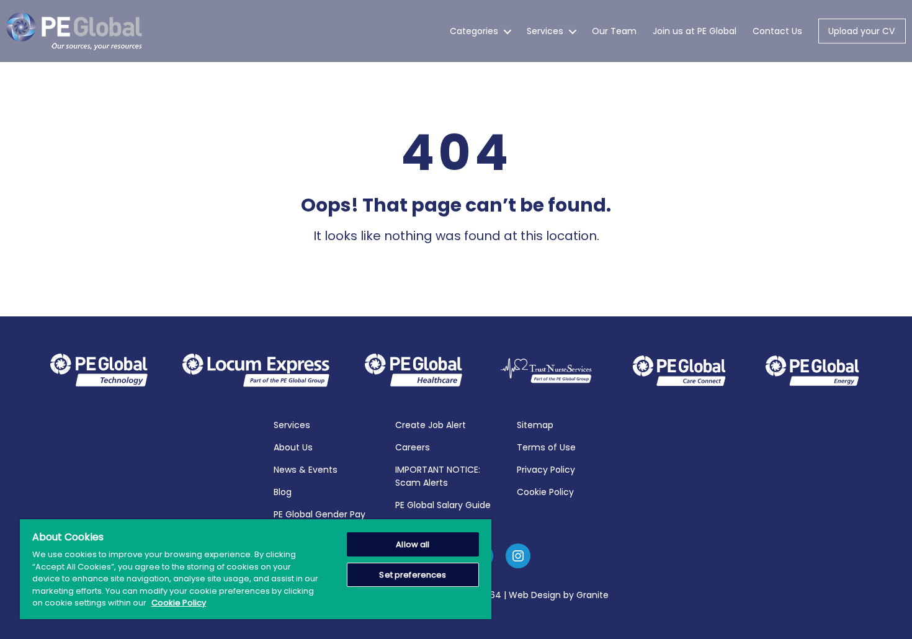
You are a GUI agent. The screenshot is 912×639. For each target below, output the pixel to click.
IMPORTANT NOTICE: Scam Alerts (437, 476)
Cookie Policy (545, 492)
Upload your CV (861, 31)
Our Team (614, 31)
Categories (474, 31)
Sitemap (535, 425)
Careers (412, 447)
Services (545, 31)
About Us (293, 447)
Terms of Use (546, 447)
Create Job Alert (430, 425)
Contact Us (777, 31)
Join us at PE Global (694, 31)
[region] (255, 569)
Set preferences (412, 575)
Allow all (412, 544)
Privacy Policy (546, 469)
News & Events (306, 469)
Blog (283, 492)
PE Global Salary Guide (443, 505)
